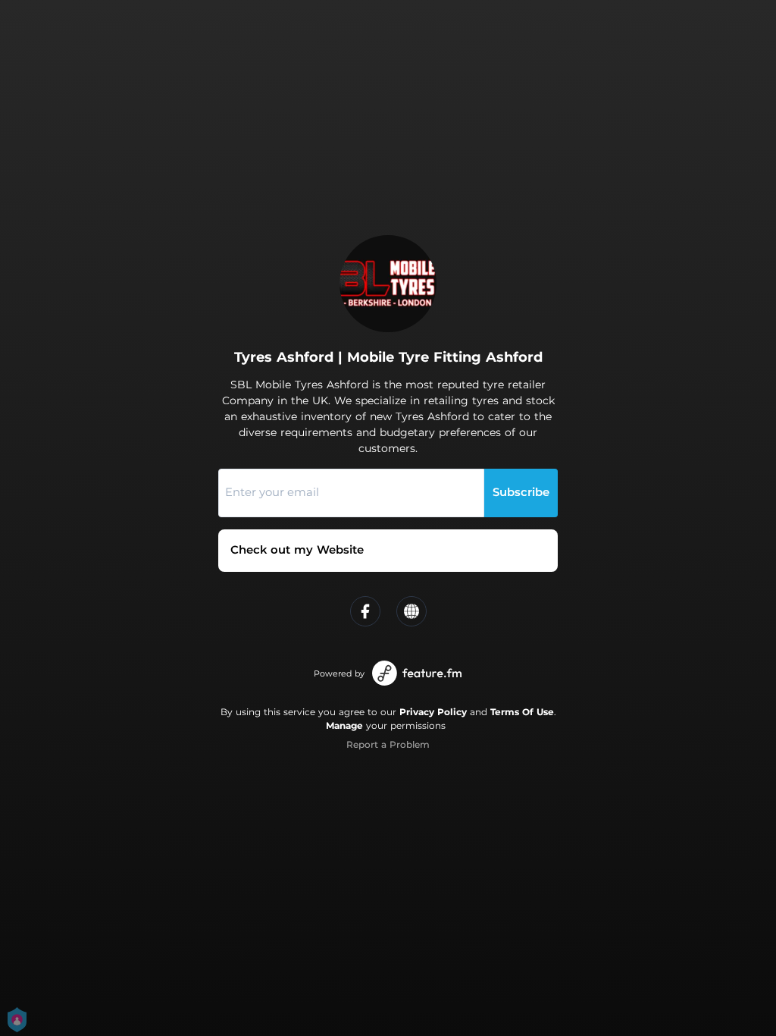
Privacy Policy (433, 711)
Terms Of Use (522, 711)
